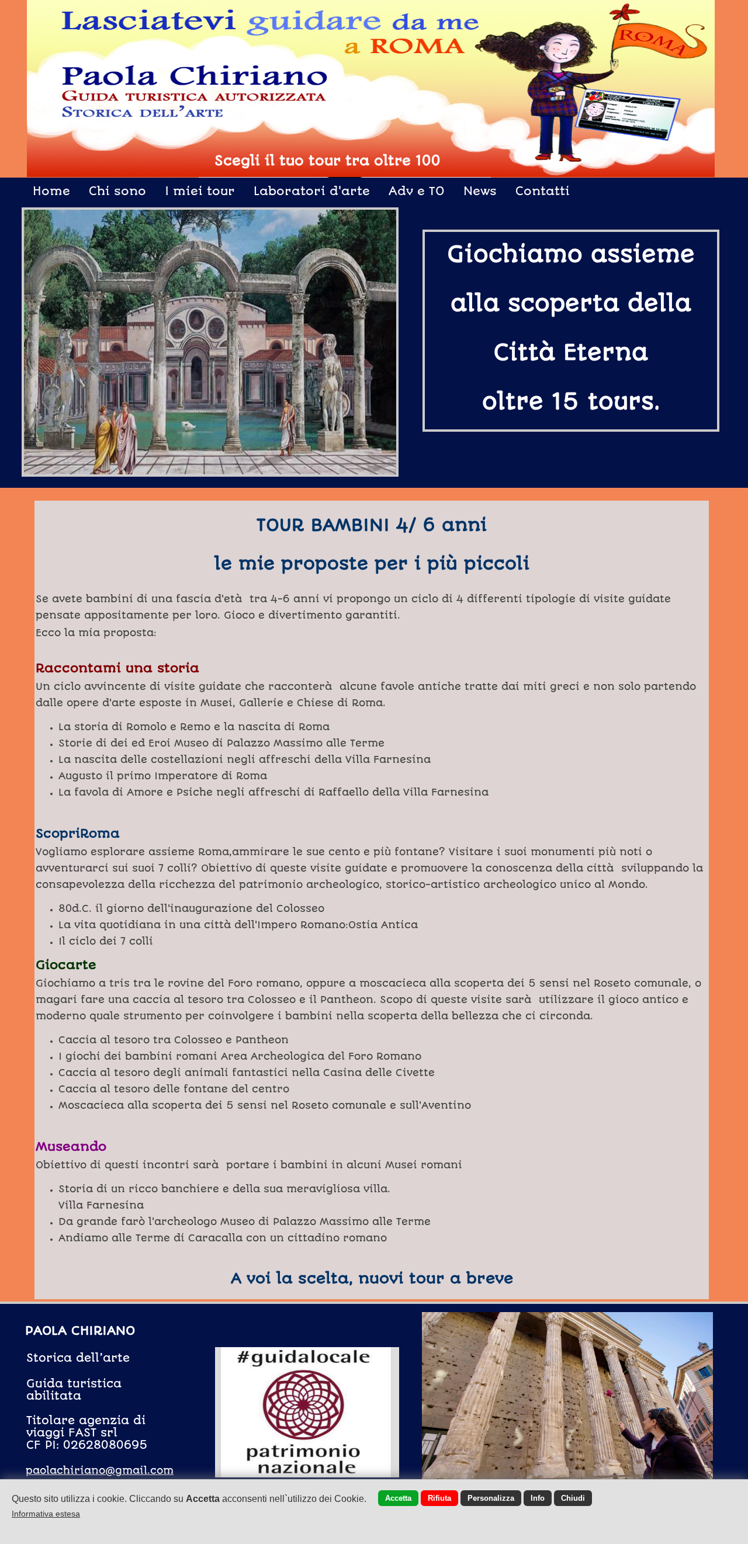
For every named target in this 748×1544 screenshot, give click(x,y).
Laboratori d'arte (312, 191)
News (480, 191)
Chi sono (117, 191)
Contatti (542, 191)
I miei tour (200, 191)
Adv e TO (417, 191)
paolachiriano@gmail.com (100, 1470)
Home (51, 191)
